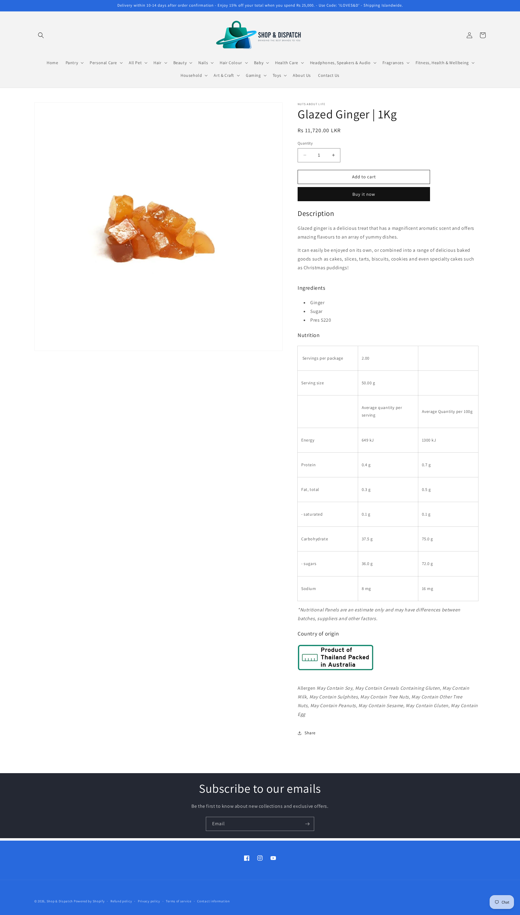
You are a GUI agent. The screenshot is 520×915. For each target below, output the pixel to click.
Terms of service (178, 901)
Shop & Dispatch (60, 901)
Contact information (213, 901)
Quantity (305, 143)
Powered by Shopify (89, 901)
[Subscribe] (307, 824)
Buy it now (363, 194)
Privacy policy (149, 901)
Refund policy (121, 901)
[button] (41, 35)
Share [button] (310, 732)
